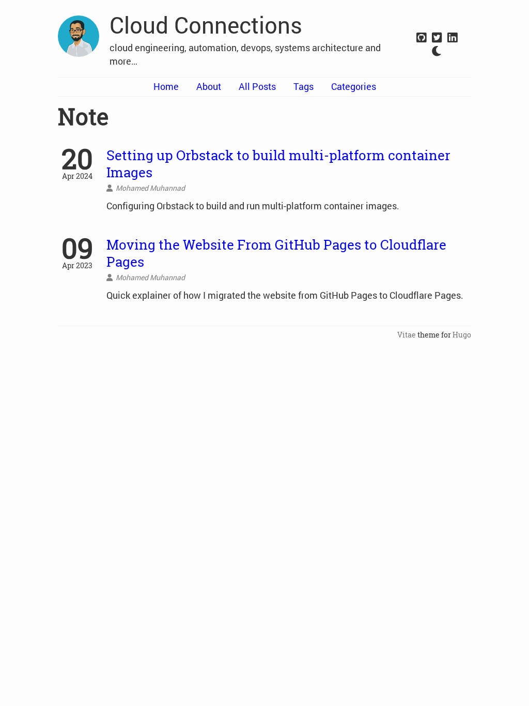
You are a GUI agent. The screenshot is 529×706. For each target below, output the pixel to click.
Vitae (406, 335)
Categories (353, 86)
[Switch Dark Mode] (437, 51)
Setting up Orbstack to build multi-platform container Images (278, 163)
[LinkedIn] (452, 38)
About (208, 86)
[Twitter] (437, 38)
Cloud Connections (206, 25)
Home (166, 86)
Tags (303, 86)
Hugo (462, 335)
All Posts (257, 86)
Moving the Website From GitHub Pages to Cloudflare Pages (276, 253)
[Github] (421, 38)
